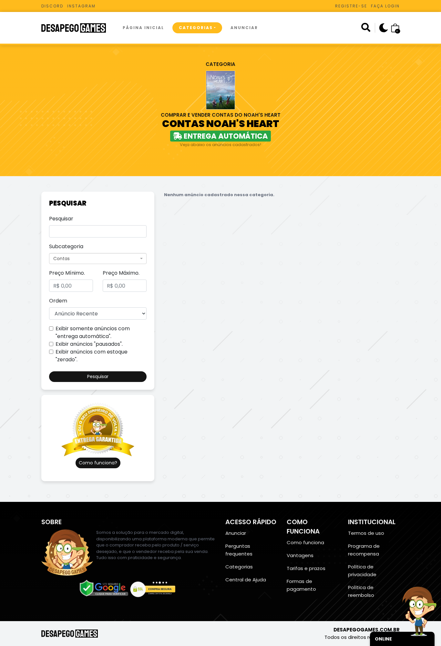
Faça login (385, 6)
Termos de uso (366, 533)
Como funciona (305, 542)
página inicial (143, 27)
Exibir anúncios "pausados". (89, 344)
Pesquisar (61, 218)
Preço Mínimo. (67, 273)
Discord (52, 6)
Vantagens (300, 555)
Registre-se (351, 6)
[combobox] (98, 258)
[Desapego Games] (77, 28)
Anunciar (244, 27)
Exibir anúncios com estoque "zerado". (92, 355)
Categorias (196, 27)
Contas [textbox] (61, 258)
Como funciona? (98, 463)
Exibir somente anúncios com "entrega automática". (93, 332)
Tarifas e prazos (306, 568)
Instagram (81, 6)
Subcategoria (66, 246)
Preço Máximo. (121, 273)
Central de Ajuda (245, 579)
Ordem (58, 300)
